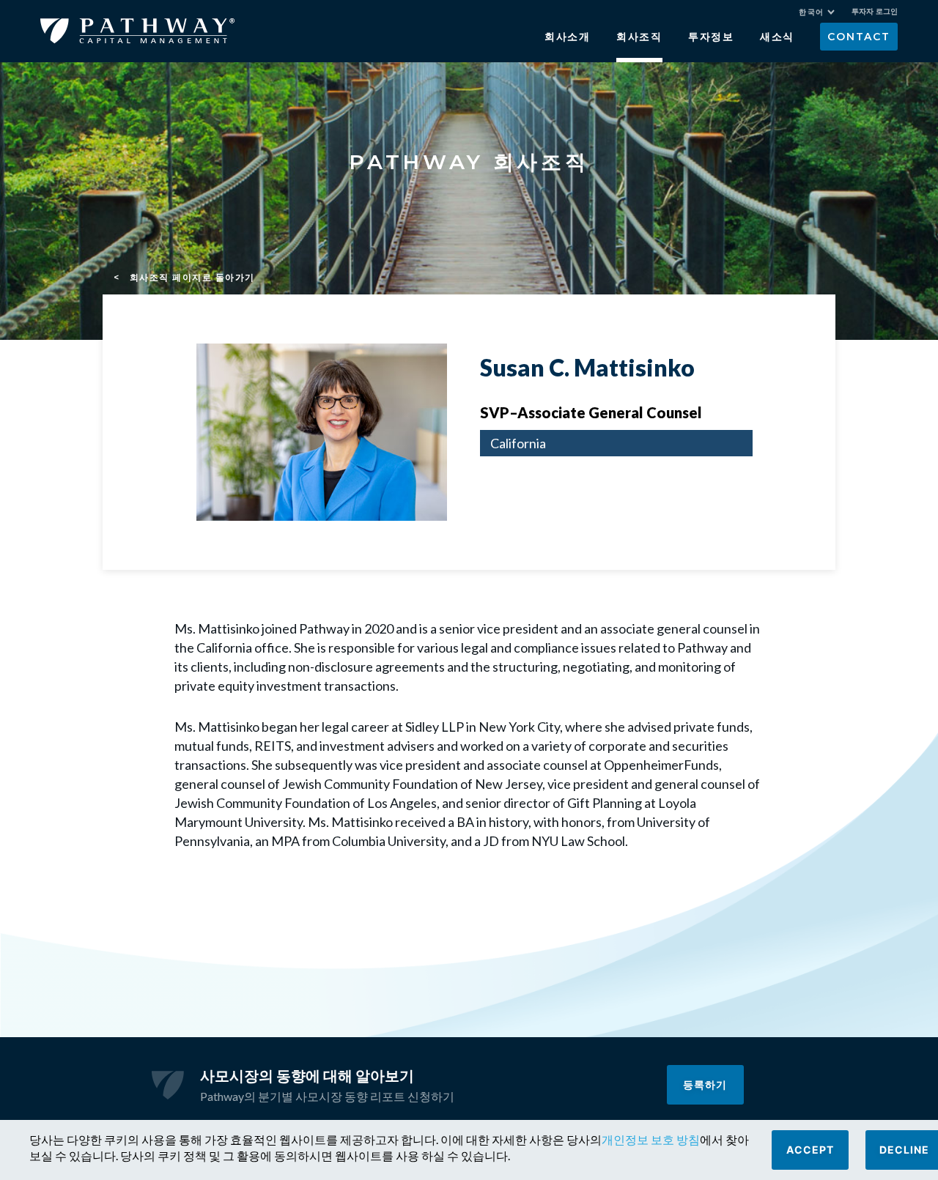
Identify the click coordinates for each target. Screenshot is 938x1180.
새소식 (777, 36)
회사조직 (639, 36)
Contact (858, 36)
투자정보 (711, 36)
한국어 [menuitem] (811, 12)
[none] (824, 14)
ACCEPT (810, 1149)
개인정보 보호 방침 (651, 1139)
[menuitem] (817, 12)
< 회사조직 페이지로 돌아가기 (184, 277)
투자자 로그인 (875, 11)
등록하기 (705, 1084)
